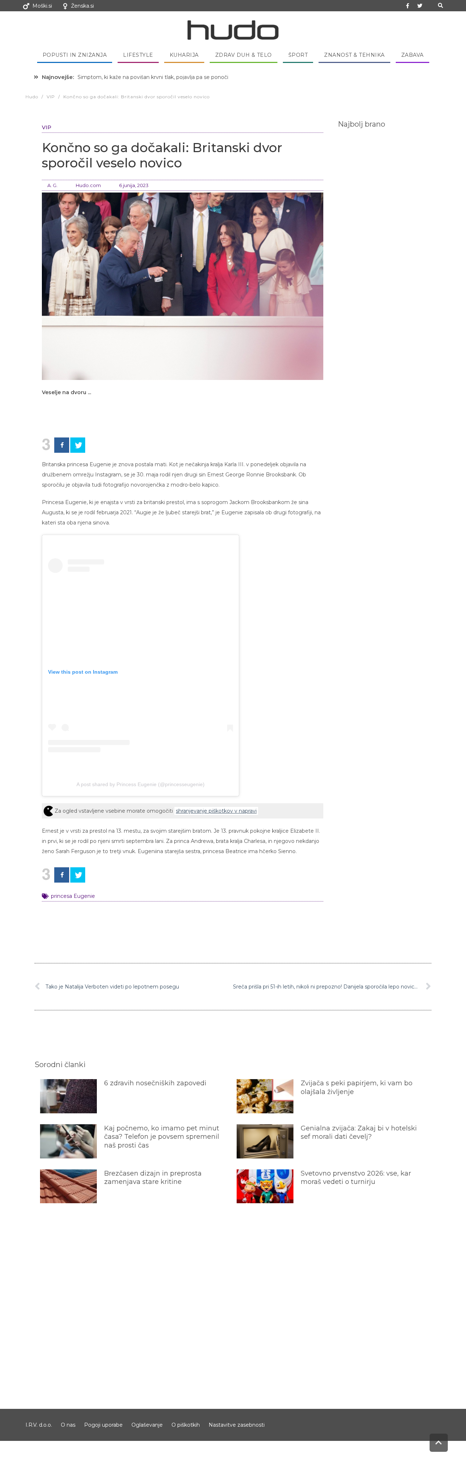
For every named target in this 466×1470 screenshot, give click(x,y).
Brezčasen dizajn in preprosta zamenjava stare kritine (153, 1177)
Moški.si (42, 6)
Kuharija (184, 55)
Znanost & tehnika (354, 55)
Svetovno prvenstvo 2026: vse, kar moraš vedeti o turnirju (356, 1177)
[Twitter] (420, 6)
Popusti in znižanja (75, 55)
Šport (298, 55)
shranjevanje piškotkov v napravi (216, 811)
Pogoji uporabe (103, 1425)
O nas (68, 1425)
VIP (46, 127)
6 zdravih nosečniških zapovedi (155, 1083)
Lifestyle (138, 55)
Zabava (412, 55)
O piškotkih (185, 1425)
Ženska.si (82, 6)
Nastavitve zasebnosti (237, 1425)
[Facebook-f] (408, 6)
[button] (440, 5)
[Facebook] (61, 445)
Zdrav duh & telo (243, 55)
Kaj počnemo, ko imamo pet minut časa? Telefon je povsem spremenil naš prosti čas (161, 1136)
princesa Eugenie (73, 896)
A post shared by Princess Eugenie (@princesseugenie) (140, 784)
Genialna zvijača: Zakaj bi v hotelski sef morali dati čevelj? (359, 1132)
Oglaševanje (147, 1425)
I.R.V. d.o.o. (38, 1425)
